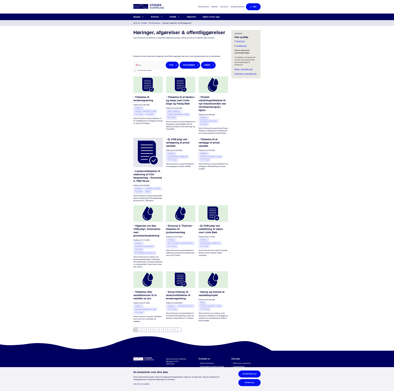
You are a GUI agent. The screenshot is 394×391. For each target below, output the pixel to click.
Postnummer (189, 65)
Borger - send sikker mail (244, 69)
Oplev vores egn (211, 17)
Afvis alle (249, 382)
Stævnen (191, 17)
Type (171, 65)
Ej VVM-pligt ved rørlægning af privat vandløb (177, 142)
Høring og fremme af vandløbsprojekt (211, 294)
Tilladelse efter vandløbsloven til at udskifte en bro (145, 295)
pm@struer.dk (242, 46)
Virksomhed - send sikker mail (245, 74)
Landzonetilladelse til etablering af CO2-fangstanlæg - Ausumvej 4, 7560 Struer (147, 176)
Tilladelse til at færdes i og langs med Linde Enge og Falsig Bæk (180, 100)
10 (175, 330)
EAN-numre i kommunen (242, 363)
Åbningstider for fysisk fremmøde (212, 366)
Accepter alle (249, 374)
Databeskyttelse (239, 366)
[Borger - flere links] (142, 17)
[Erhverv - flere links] (161, 17)
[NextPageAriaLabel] (179, 330)
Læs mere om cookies (141, 384)
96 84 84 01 (240, 41)
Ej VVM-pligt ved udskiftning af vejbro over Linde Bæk (211, 229)
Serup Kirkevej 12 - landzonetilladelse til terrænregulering (178, 295)
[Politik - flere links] (178, 17)
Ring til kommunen (207, 363)
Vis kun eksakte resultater (144, 70)
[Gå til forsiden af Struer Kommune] (165, 6)
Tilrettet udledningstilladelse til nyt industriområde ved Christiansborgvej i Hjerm (212, 104)
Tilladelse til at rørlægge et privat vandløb (209, 142)
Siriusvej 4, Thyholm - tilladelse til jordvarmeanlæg (179, 229)
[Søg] (136, 65)
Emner (207, 65)
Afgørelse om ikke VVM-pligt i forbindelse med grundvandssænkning (146, 230)
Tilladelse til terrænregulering (143, 99)
